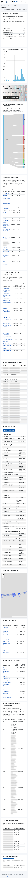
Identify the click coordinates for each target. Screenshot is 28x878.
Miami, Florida (6, 641)
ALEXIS (6, 139)
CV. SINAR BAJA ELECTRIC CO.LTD (6, 238)
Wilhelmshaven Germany (6, 685)
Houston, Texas (6, 647)
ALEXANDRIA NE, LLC (7, 306)
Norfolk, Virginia (6, 639)
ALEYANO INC (6, 329)
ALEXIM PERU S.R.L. (7, 314)
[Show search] (21, 2)
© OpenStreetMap (18, 616)
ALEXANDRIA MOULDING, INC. (7, 299)
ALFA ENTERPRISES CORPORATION (7, 351)
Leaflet (13, 616)
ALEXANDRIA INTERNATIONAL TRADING (6, 290)
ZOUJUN (5, 247)
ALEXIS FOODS (6, 323)
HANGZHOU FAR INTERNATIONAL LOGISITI (6, 226)
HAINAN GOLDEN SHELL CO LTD (6, 203)
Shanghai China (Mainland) (6, 679)
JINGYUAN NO (6, 193)
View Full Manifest (9, 430)
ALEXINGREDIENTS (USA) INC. (7, 320)
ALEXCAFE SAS (6, 308)
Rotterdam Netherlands (6, 694)
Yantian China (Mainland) (6, 668)
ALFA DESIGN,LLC (7, 343)
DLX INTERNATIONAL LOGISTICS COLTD (6, 264)
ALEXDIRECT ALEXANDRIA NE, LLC (7, 311)
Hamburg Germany (7, 682)
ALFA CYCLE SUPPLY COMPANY (7, 340)
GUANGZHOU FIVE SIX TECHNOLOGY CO (6, 257)
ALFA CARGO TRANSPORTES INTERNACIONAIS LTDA (7, 335)
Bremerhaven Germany (6, 672)
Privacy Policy (5, 876)
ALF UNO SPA (6, 331)
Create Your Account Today (11, 97)
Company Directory (8, 5)
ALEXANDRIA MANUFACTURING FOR (7, 295)
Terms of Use (13, 876)
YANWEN (5, 233)
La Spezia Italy (6, 691)
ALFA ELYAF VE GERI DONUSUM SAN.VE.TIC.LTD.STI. (7, 347)
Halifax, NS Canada (7, 697)
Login (25, 2)
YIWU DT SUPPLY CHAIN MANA (6, 207)
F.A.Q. (19, 876)
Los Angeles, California (5, 632)
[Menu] (2, 2)
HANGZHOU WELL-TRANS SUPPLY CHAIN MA (6, 198)
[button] (3, 574)
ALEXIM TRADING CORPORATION (7, 316)
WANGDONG (6, 249)
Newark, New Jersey (7, 634)
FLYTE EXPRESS (6, 235)
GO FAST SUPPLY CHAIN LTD (6, 230)
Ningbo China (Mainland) (6, 675)
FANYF (4, 212)
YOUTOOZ (5, 218)
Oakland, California (7, 637)
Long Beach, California (5, 628)
